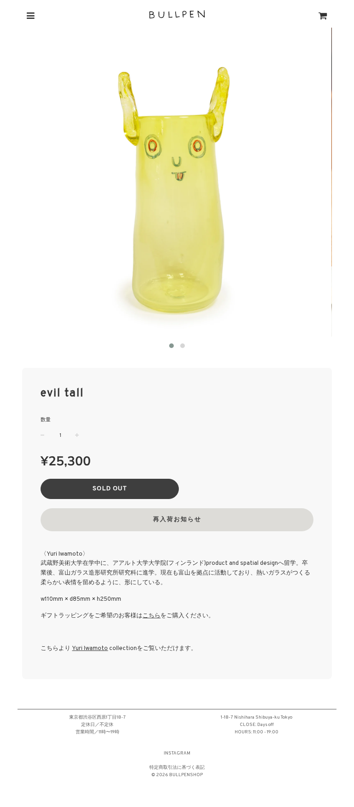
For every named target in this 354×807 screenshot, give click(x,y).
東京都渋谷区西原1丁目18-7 (97, 717)
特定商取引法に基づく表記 (177, 768)
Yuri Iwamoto (90, 648)
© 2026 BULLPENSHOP (177, 775)
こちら (151, 616)
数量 (46, 420)
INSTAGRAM (177, 753)
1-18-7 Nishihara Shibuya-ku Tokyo (256, 717)
